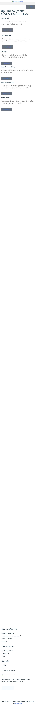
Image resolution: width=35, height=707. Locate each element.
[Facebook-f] (4, 688)
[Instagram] (8, 688)
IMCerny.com (18, 703)
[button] (17, 3)
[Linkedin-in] (12, 688)
